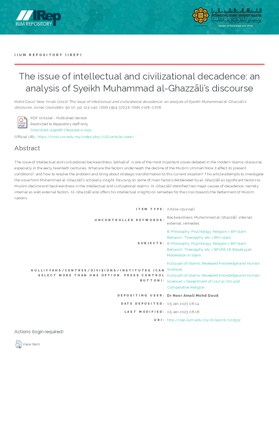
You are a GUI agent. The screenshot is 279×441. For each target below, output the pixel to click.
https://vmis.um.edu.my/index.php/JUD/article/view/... (87, 136)
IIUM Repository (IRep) (48, 55)
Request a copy (79, 130)
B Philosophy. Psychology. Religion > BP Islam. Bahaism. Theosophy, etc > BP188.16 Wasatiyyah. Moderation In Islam (210, 249)
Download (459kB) (47, 130)
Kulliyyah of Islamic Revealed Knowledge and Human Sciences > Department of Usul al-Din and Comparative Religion (213, 281)
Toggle (10, 10)
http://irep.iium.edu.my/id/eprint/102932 (204, 320)
